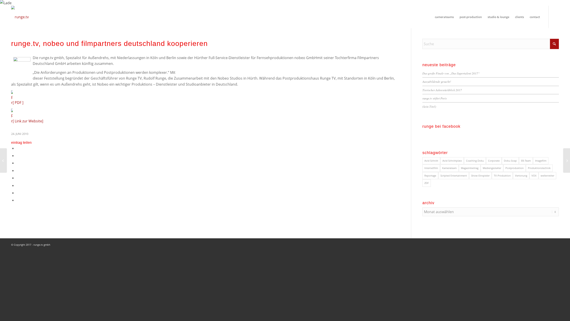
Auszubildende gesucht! (436, 81)
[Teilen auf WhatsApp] (17, 162)
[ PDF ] (18, 102)
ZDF (426, 183)
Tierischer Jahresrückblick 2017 (442, 90)
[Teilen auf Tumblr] (17, 185)
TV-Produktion (502, 175)
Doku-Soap (510, 160)
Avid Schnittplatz (452, 160)
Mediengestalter (492, 168)
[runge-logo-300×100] (20, 17)
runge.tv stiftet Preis (434, 98)
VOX (533, 175)
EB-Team (526, 160)
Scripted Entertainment (453, 175)
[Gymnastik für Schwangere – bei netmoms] (3, 160)
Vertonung (521, 175)
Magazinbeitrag (469, 168)
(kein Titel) (429, 106)
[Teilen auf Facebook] (17, 148)
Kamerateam (449, 168)
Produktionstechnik (539, 168)
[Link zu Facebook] (555, 16)
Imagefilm (540, 160)
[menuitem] (444, 17)
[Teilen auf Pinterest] (17, 170)
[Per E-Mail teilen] (17, 200)
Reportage (430, 175)
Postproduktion (514, 168)
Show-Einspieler (480, 175)
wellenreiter (547, 175)
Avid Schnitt (431, 160)
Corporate (494, 160)
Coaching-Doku (475, 160)
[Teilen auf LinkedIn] (17, 177)
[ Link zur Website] (28, 121)
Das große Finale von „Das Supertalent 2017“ (451, 73)
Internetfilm (431, 168)
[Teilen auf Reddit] (17, 192)
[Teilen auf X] (17, 155)
